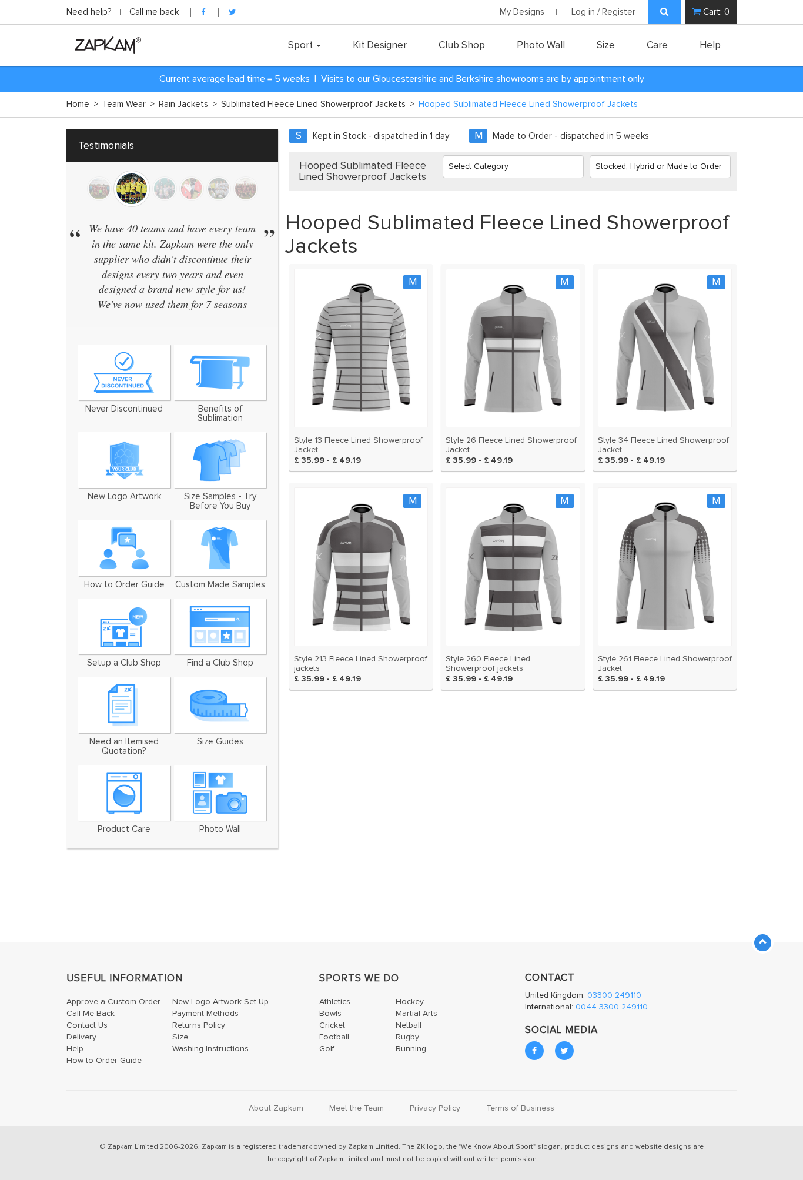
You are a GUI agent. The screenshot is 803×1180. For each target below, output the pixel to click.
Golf (326, 1049)
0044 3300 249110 (612, 1007)
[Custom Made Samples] (220, 547)
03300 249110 (614, 995)
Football (334, 1037)
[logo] (104, 44)
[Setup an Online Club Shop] (124, 626)
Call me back (154, 12)
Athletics (334, 1002)
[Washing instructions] (124, 792)
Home (82, 104)
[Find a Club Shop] (220, 626)
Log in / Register (603, 12)
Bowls (330, 1013)
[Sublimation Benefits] (220, 372)
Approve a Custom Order (113, 1002)
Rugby (407, 1037)
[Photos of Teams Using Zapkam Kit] (220, 792)
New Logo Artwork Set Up (220, 1002)
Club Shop (462, 45)
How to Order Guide (104, 1060)
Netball (408, 1025)
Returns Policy (198, 1025)
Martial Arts (416, 1013)
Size (606, 45)
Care (657, 45)
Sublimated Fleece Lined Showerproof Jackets (317, 104)
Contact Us (87, 1025)
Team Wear (128, 104)
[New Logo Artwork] (124, 460)
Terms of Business (520, 1108)
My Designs (522, 12)
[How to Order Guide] (124, 547)
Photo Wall (541, 45)
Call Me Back (90, 1013)
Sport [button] (301, 45)
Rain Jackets (188, 104)
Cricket (332, 1025)
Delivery (81, 1037)
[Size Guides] (220, 704)
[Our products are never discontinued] (124, 372)
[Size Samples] (220, 460)
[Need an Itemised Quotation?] (124, 704)
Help (710, 45)
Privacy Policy (435, 1108)
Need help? (90, 12)
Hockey (410, 1002)
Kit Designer (380, 45)
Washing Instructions (210, 1049)
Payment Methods (205, 1013)
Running (411, 1049)
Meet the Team (356, 1108)
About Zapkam (276, 1108)
